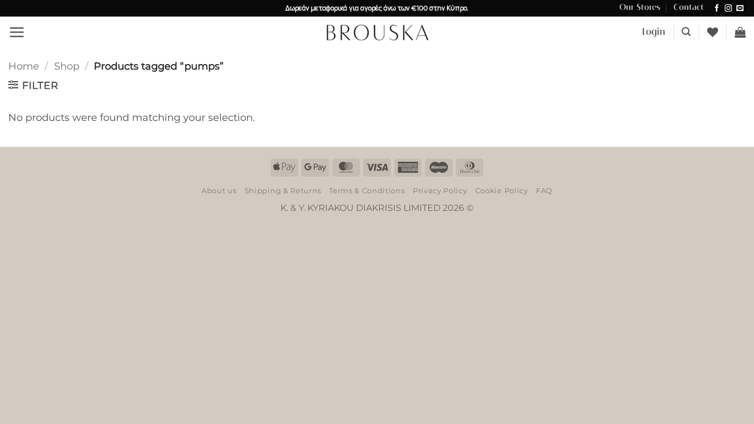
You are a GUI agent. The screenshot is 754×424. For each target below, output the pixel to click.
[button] (16, 32)
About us (218, 190)
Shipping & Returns (283, 190)
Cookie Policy (501, 190)
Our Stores (639, 8)
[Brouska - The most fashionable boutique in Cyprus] (377, 32)
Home (23, 66)
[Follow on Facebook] (716, 8)
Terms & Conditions (367, 190)
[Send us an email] (740, 8)
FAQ (544, 190)
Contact (688, 8)
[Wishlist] (712, 32)
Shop (66, 66)
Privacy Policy (440, 190)
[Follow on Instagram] (728, 8)
